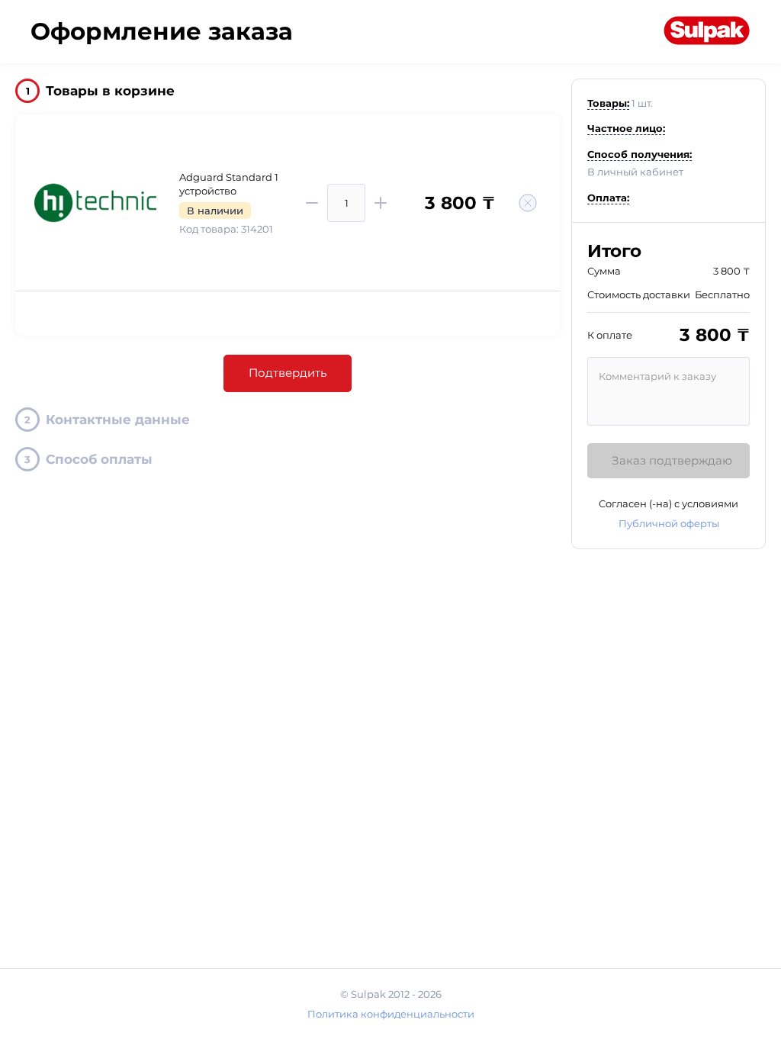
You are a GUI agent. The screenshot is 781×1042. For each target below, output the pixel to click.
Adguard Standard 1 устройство (228, 184)
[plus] (380, 203)
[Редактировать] (743, 107)
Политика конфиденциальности (390, 1014)
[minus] (312, 203)
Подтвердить (287, 372)
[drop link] (528, 203)
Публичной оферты (669, 523)
